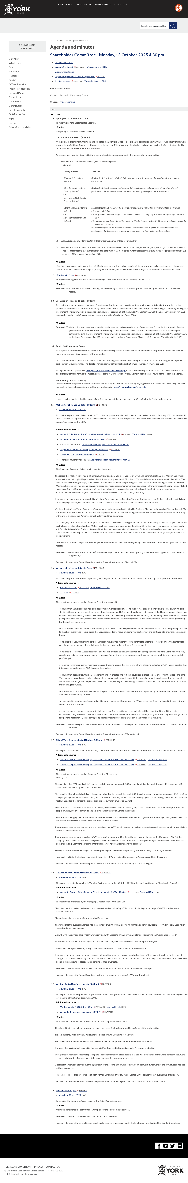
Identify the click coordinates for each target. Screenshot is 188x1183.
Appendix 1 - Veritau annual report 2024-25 (86, 1012)
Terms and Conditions (18, 1166)
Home (67, 40)
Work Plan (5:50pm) (71, 1090)
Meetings (14, 71)
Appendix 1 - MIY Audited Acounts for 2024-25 (88, 439)
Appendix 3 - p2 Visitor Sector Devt (82, 454)
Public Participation (19, 88)
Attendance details (64, 62)
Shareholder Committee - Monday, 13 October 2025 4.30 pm (107, 54)
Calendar (14, 58)
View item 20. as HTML (72, 1095)
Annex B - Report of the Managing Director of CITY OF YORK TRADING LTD (103, 764)
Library (12, 122)
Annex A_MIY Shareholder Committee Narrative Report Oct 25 (95, 434)
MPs (11, 118)
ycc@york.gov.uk (29, 1174)
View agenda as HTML (98, 67)
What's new (15, 63)
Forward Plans (16, 92)
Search (12, 67)
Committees (15, 101)
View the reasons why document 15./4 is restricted (105, 444)
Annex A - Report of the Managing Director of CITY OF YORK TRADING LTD (103, 759)
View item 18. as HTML (72, 877)
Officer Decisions (18, 84)
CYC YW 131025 (74, 587)
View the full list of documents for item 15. (110, 459)
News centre (84, 4)
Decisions (14, 80)
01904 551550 (13, 1174)
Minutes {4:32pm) (71, 275)
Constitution (15, 105)
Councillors (15, 97)
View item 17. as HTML (72, 744)
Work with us (103, 4)
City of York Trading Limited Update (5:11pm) (85, 740)
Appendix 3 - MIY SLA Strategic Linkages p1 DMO (90, 449)
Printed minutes (68, 81)
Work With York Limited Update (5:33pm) (83, 872)
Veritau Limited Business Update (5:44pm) (83, 984)
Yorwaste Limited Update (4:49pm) (80, 568)
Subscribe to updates (20, 127)
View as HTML (142, 434)
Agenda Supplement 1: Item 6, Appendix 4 (80, 76)
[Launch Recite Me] (178, 8)
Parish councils (17, 110)
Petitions (14, 75)
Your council (65, 4)
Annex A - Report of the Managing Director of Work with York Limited (99, 892)
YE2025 (69, 592)
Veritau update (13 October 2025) (82, 1007)
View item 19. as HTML (72, 988)
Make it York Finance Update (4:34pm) (81, 404)
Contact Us (53, 1166)
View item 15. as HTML (72, 409)
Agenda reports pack (65, 71)
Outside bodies (17, 114)
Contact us (121, 4)
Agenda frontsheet (70, 67)
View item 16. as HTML (72, 572)
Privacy (38, 1166)
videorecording (67, 101)
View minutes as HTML (95, 81)
